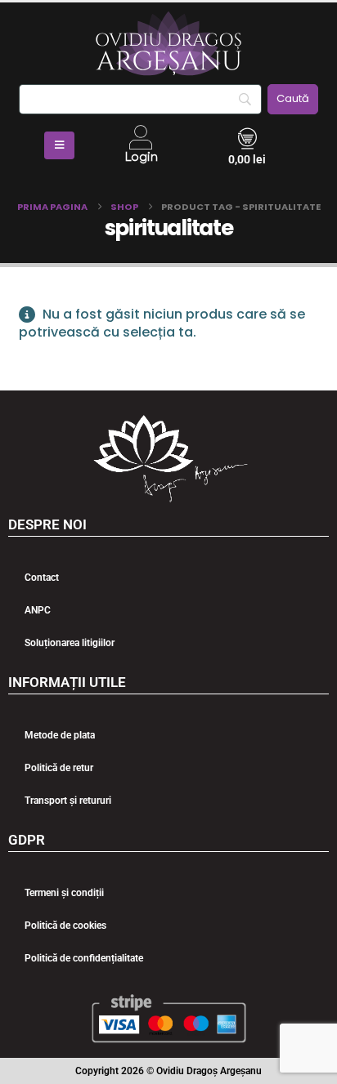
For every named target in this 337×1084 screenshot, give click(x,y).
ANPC (38, 610)
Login (141, 157)
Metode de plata (60, 735)
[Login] (140, 137)
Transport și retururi (68, 800)
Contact (42, 577)
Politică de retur (59, 768)
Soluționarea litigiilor (70, 643)
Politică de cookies (65, 925)
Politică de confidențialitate (84, 958)
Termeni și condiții (64, 893)
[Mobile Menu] (59, 145)
